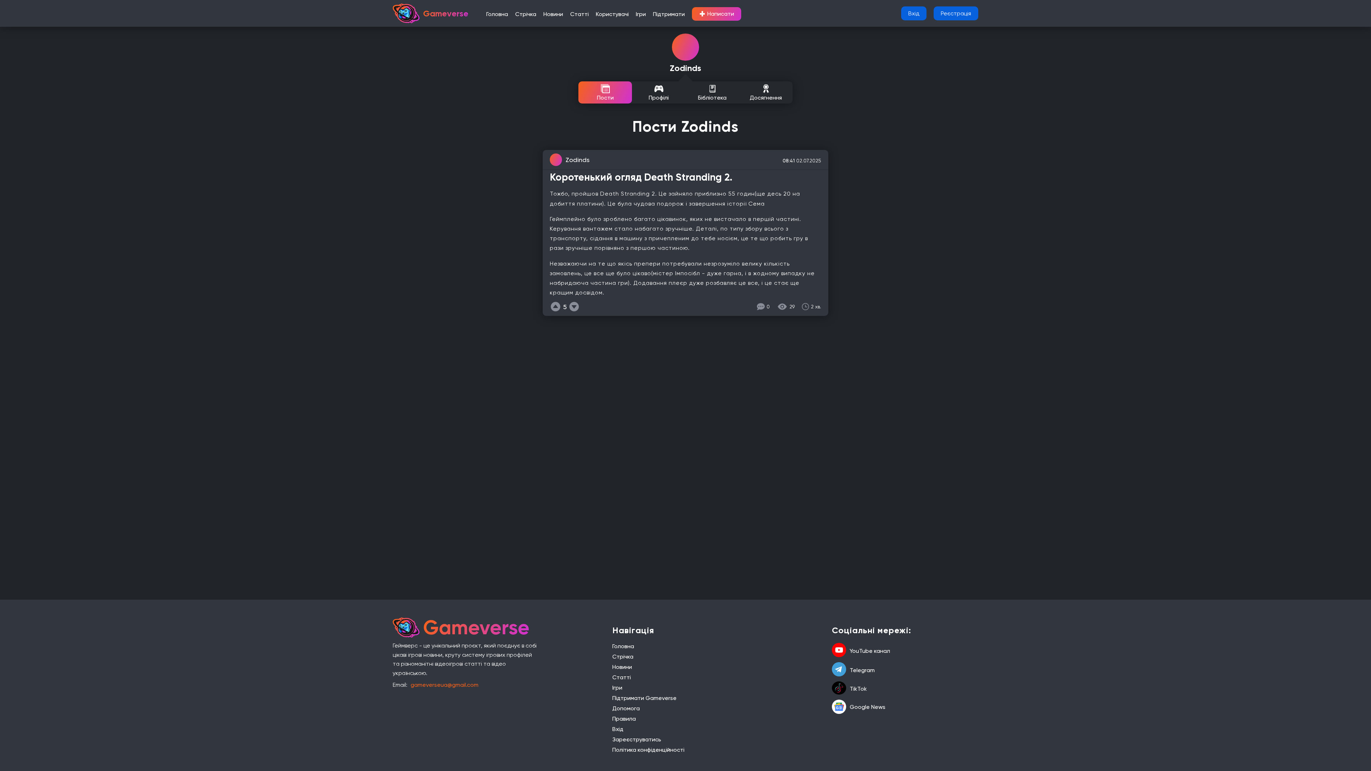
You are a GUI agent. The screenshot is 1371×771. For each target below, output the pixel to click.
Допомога (626, 708)
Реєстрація (956, 13)
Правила (624, 718)
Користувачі (612, 14)
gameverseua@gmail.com (444, 684)
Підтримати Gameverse (644, 698)
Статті (579, 14)
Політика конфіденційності (648, 749)
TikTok (858, 688)
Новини (553, 14)
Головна (497, 14)
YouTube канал (870, 650)
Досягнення (766, 97)
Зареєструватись (636, 739)
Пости (605, 97)
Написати (716, 14)
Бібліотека (712, 97)
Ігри (641, 14)
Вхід (913, 13)
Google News (867, 707)
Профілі (659, 97)
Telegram (862, 670)
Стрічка (525, 14)
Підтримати (669, 14)
